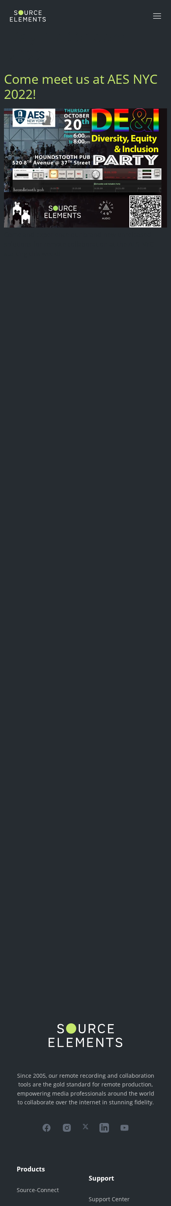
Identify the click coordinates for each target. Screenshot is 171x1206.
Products (31, 1169)
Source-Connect (38, 1190)
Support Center (109, 1199)
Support (101, 1178)
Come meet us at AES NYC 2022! (80, 86)
